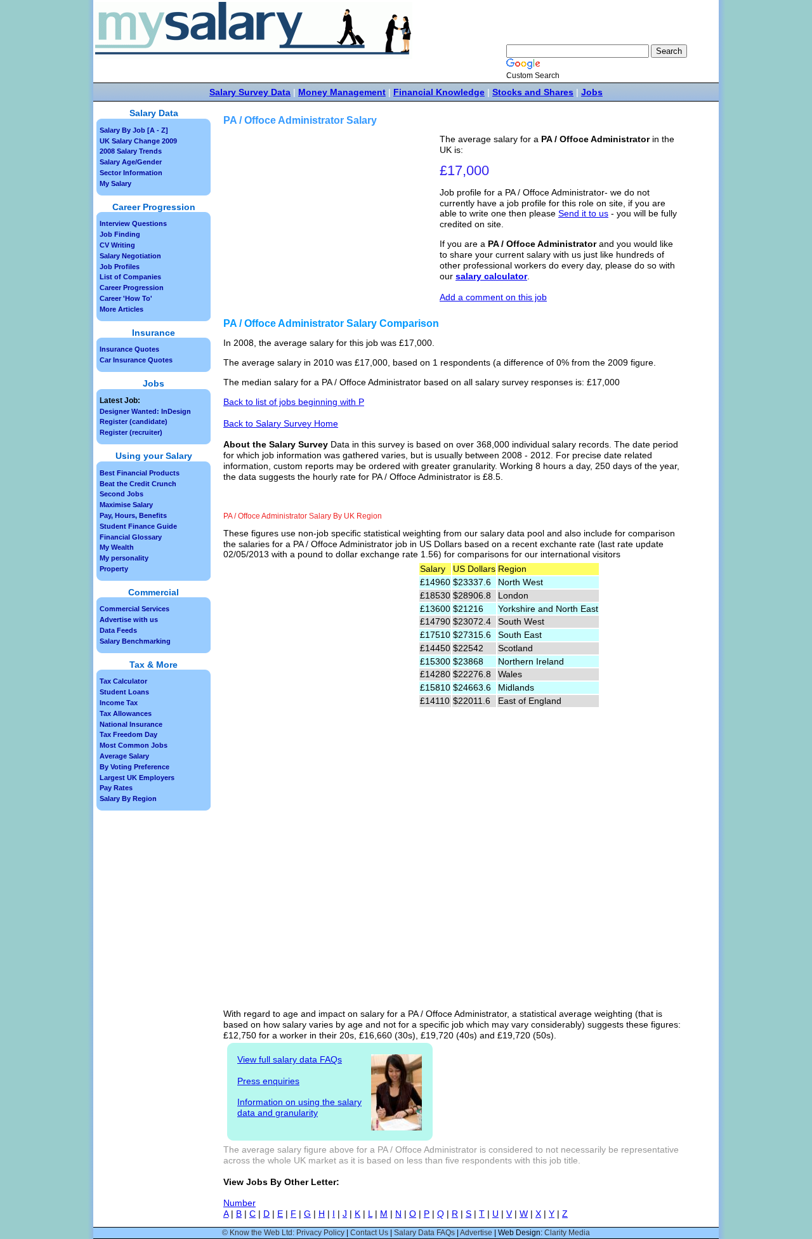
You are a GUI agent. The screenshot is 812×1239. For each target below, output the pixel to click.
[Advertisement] (333, 223)
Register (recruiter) (131, 432)
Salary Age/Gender (131, 162)
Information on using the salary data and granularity (299, 1107)
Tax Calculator (123, 681)
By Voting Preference (134, 767)
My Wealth (117, 547)
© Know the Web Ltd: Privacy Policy (283, 1232)
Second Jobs (121, 494)
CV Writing (117, 245)
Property (114, 569)
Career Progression (132, 287)
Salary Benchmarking (135, 641)
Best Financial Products (140, 473)
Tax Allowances (126, 713)
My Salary (115, 183)
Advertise (476, 1232)
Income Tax (119, 702)
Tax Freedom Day (128, 734)
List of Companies (130, 277)
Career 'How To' (126, 298)
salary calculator (491, 276)
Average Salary (124, 756)
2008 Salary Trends (131, 151)
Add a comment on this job (493, 297)
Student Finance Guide (138, 526)
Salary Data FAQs (424, 1232)
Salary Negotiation (130, 256)
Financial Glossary (131, 537)
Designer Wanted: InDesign (145, 411)
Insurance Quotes (129, 349)
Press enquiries (268, 1081)
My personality (124, 558)
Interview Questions (133, 223)
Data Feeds (118, 630)
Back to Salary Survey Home (280, 423)
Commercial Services (134, 609)
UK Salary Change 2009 (138, 141)
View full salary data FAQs (289, 1059)
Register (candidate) (133, 421)
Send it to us (583, 213)
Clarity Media (567, 1232)
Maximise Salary (126, 504)
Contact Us (369, 1232)
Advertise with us (129, 619)
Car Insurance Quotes (136, 360)
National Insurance (131, 724)
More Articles (121, 309)
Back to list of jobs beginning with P (293, 402)
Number (239, 1203)
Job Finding (120, 234)
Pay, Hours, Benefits (133, 515)
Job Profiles (120, 266)
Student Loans (124, 692)
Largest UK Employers (137, 777)
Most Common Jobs (133, 745)
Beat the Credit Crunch (138, 483)
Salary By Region (128, 798)
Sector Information (131, 172)
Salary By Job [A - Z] (134, 130)
